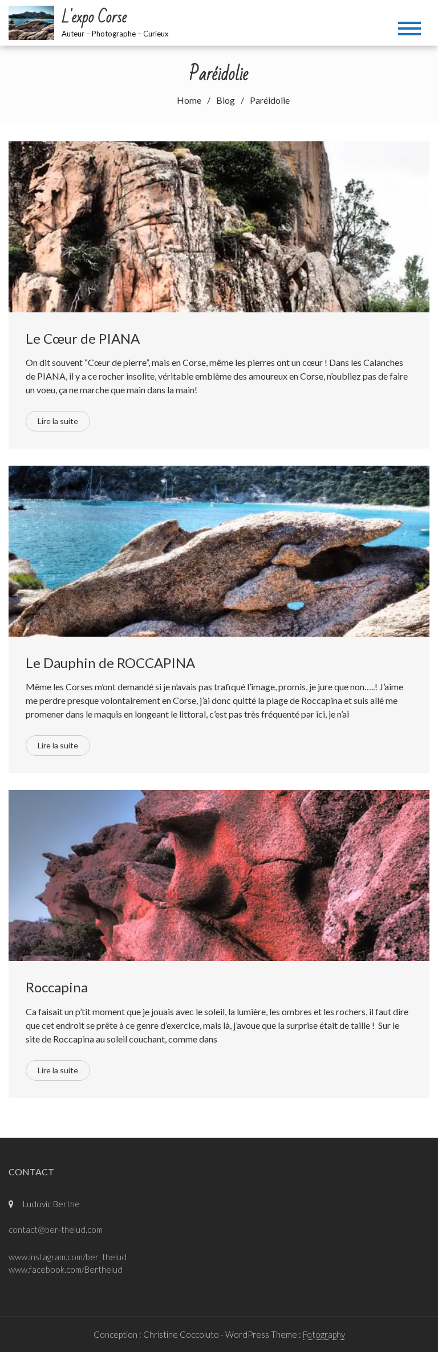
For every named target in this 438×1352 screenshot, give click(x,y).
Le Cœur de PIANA (83, 338)
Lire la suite (58, 421)
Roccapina (57, 987)
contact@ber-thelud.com (56, 1229)
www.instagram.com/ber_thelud (68, 1257)
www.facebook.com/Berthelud (66, 1269)
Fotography (324, 1334)
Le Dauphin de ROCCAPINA (110, 662)
